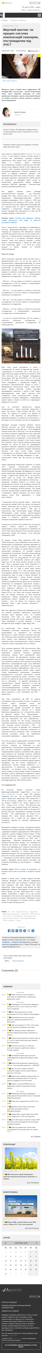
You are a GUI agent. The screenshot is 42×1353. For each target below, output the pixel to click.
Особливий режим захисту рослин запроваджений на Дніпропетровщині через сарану (22, 1058)
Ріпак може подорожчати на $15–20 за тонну (22, 1102)
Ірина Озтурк (20, 112)
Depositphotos (13, 1335)
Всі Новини (35, 1137)
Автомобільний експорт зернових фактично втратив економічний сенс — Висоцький (21, 1020)
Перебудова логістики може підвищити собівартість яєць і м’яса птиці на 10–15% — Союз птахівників (23, 1007)
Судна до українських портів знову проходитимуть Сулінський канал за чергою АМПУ (22, 1129)
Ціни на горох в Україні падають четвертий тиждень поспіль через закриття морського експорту (22, 1071)
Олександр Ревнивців (27, 918)
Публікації (21, 51)
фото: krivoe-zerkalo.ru (10, 81)
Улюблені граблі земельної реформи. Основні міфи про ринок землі (20, 146)
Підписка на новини (10, 1311)
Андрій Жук (34, 912)
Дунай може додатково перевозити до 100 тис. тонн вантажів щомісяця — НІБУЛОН (23, 1064)
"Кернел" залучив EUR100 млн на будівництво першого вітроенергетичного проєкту (21, 1086)
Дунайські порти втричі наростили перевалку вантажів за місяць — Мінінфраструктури (21, 1109)
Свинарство (8, 51)
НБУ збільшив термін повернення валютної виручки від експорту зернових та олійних (22, 1033)
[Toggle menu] (39, 15)
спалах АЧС (25, 914)
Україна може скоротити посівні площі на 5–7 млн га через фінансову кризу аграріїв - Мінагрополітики (23, 1040)
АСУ (8, 912)
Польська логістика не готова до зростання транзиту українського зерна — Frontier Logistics (22, 1048)
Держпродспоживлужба (11, 914)
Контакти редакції (9, 1302)
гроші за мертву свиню (11, 918)
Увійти (23, 10)
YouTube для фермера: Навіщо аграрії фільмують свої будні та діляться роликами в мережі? (21, 220)
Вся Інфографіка (32, 1228)
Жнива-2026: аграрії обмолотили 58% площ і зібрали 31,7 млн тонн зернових (22, 1115)
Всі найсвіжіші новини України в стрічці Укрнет (21, 1346)
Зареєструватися (34, 10)
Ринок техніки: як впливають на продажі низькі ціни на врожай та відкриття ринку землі (21, 871)
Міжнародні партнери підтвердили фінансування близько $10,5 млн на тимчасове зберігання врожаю (23, 1096)
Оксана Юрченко (22, 912)
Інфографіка (10, 1192)
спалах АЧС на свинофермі (12, 916)
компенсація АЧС (30, 916)
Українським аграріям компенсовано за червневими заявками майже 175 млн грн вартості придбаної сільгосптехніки (23, 1078)
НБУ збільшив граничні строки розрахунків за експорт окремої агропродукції (23, 1013)
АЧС (13, 912)
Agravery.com (16, 1338)
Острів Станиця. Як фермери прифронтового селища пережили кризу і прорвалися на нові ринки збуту (20, 132)
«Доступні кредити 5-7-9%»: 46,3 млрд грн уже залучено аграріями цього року (22, 1026)
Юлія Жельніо (35, 914)
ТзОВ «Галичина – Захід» (12, 920)
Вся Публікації (33, 1183)
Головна (4, 20)
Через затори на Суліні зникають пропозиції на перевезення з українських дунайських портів (21, 997)
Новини (7, 986)
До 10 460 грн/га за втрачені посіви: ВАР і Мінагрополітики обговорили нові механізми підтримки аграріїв (23, 1122)
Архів (6, 1238)
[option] (21, 66)
